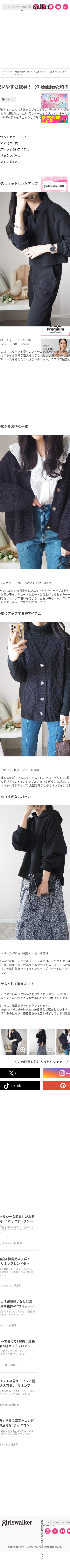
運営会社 (42, 1521)
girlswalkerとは (43, 1525)
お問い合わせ (42, 1529)
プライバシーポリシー (42, 1538)
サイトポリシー (42, 1533)
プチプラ (9, 99)
